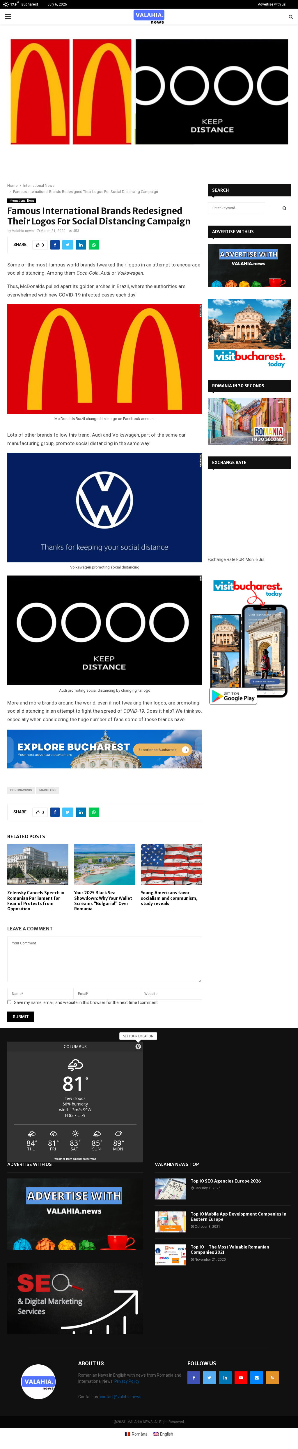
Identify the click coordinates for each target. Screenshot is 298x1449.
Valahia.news (23, 231)
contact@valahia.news (120, 1396)
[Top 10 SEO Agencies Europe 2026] (170, 1188)
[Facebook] (193, 1377)
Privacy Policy (126, 1381)
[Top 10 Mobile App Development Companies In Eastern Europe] (170, 1221)
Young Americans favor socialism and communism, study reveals (169, 898)
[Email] (256, 1377)
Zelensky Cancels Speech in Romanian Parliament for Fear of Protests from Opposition (35, 900)
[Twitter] (209, 1377)
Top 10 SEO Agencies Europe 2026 (226, 1181)
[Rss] (272, 1377)
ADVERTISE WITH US (233, 231)
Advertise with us (272, 4)
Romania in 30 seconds (238, 385)
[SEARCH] (284, 208)
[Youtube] (241, 1377)
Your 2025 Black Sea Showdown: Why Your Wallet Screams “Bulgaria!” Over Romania (103, 900)
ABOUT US (91, 1363)
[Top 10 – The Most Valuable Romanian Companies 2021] (170, 1254)
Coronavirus (21, 790)
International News (22, 200)
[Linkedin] (225, 1377)
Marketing (47, 790)
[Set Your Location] (138, 1046)
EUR (240, 559)
